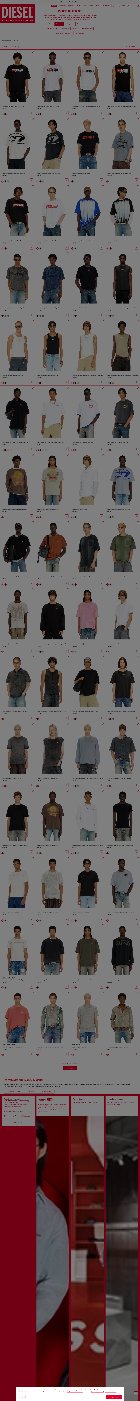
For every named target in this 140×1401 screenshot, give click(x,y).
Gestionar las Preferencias (75, 1392)
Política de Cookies (110, 1392)
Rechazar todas (22, 1397)
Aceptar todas (114, 1397)
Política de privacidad (97, 1392)
